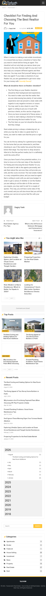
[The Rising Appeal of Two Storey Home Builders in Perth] (34, 325)
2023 (8, 491)
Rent (8, 571)
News (8, 560)
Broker (9, 545)
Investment (6, 356)
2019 (8, 509)
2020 (8, 505)
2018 (8, 514)
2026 (8, 449)
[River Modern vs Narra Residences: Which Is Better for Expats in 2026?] (13, 275)
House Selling (29, 331)
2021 (8, 500)
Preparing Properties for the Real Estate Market (20, 436)
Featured (10, 549)
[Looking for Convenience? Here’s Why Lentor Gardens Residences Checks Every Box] (33, 275)
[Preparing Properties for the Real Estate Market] (33, 248)
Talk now (23, 581)
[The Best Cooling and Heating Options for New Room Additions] (12, 325)
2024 (8, 486)
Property (5, 331)
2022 (8, 496)
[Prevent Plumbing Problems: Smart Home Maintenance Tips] (34, 350)
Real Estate (39, 28)
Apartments (11, 541)
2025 (8, 482)
